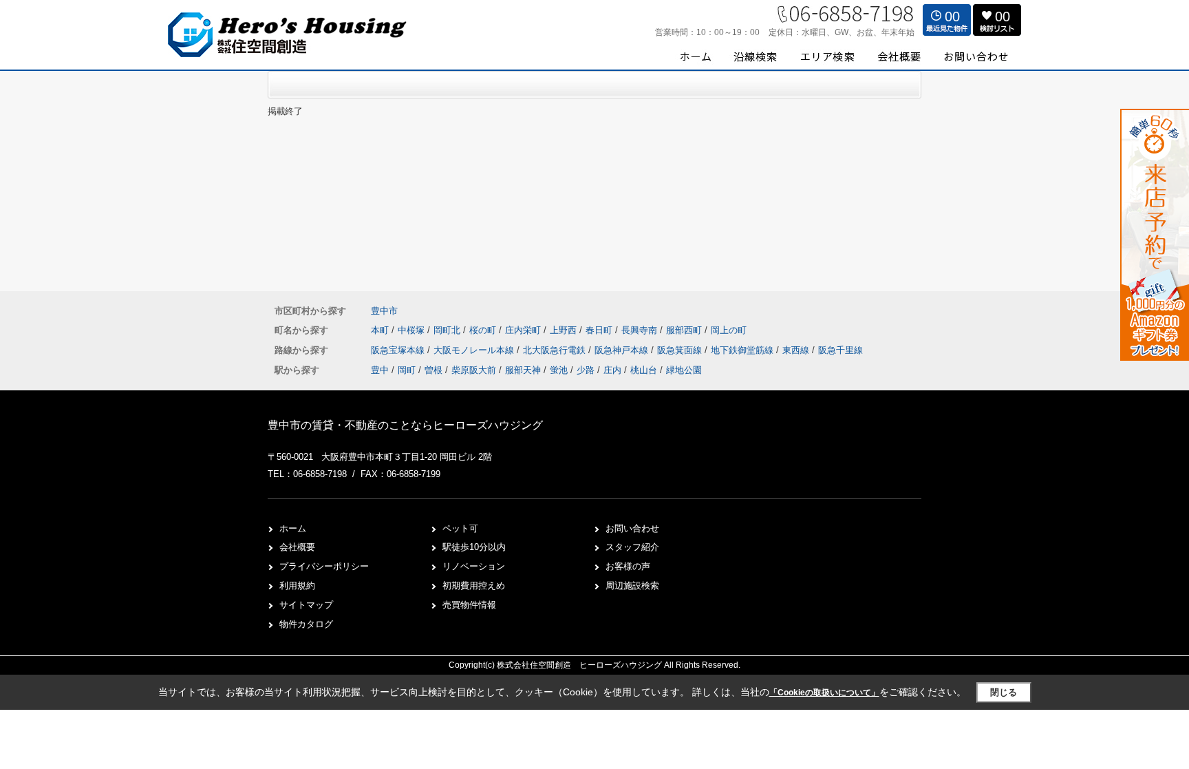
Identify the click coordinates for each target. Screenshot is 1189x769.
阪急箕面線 (681, 350)
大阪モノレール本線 (475, 350)
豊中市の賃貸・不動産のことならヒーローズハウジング (405, 425)
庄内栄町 (524, 330)
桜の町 (484, 330)
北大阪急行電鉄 (555, 350)
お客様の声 (628, 566)
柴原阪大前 (473, 370)
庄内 (612, 370)
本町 (381, 330)
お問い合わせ (632, 528)
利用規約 (297, 585)
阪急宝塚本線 (399, 350)
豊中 (380, 370)
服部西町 (685, 330)
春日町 (600, 330)
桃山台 (643, 370)
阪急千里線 (840, 350)
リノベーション (473, 566)
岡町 (407, 370)
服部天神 (523, 370)
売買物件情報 (469, 605)
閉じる (1003, 692)
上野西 (564, 330)
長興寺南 (640, 330)
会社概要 (297, 547)
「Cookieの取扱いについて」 (824, 692)
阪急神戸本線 (622, 350)
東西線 (797, 350)
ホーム (292, 528)
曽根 (433, 370)
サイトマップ (306, 605)
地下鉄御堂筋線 (743, 350)
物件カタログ (306, 624)
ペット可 (460, 528)
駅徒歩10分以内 (474, 547)
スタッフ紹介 (632, 547)
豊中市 (384, 311)
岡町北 (448, 330)
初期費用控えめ (473, 585)
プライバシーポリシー (324, 566)
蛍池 (559, 370)
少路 (585, 370)
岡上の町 (729, 330)
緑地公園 (684, 370)
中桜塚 (412, 330)
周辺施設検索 (632, 585)
